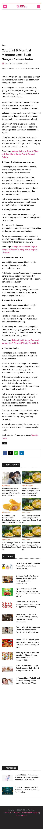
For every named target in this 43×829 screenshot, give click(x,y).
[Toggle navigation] (5, 6)
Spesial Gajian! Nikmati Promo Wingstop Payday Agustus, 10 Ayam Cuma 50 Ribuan (28, 593)
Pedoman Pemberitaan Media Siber (26, 813)
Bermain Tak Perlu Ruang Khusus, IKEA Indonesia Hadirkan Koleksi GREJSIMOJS (27, 580)
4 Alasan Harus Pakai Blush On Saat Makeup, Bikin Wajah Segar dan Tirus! (28, 680)
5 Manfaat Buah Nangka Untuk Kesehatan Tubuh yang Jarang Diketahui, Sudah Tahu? (11, 520)
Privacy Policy (21, 815)
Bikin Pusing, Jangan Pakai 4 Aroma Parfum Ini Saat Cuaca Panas (28, 566)
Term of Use (7, 813)
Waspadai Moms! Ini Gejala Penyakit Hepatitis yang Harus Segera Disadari (19, 249)
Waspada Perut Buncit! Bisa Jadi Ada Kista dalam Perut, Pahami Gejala (20, 154)
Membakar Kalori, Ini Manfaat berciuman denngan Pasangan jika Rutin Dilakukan (11, 492)
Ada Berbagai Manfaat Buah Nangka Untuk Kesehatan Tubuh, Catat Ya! (31, 519)
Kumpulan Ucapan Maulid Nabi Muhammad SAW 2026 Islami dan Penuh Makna (27, 789)
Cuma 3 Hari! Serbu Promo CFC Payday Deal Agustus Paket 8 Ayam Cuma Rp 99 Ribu (27, 644)
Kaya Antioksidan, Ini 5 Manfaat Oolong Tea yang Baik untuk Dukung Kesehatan (27, 618)
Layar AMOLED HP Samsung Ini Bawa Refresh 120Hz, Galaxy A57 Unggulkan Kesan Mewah (27, 777)
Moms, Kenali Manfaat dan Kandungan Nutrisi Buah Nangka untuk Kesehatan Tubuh (31, 492)
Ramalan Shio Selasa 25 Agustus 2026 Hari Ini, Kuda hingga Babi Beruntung (28, 604)
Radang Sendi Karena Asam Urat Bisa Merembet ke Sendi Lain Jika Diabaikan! (28, 629)
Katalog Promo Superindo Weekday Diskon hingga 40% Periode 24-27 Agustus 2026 (27, 656)
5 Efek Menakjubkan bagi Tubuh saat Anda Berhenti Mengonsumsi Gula (27, 668)
